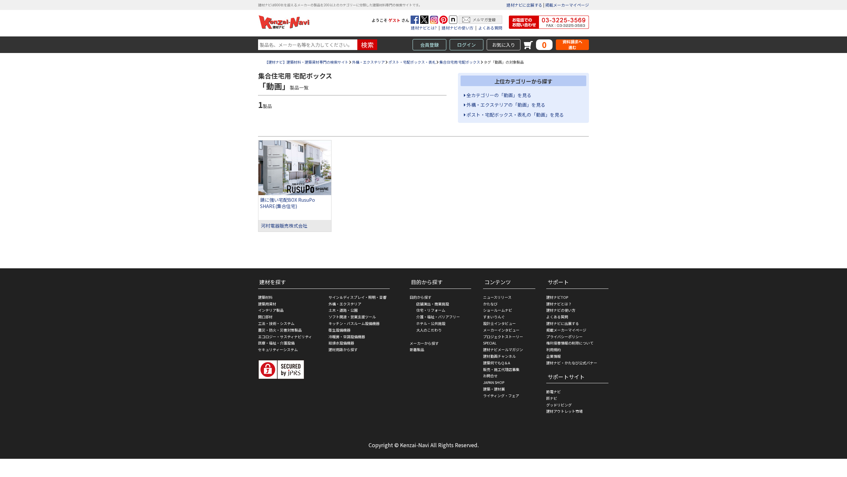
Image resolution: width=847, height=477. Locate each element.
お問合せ (490, 375)
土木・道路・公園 (343, 310)
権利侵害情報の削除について (570, 342)
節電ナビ (553, 391)
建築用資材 (267, 303)
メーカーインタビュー (501, 330)
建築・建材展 (494, 389)
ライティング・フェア (501, 395)
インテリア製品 (271, 310)
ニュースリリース (497, 297)
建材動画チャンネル (499, 356)
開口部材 (265, 316)
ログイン (466, 44)
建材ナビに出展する (524, 5)
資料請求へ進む (572, 44)
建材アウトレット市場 (564, 411)
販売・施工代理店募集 (501, 369)
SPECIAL (490, 342)
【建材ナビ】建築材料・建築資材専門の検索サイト (306, 62)
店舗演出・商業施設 (432, 303)
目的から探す (420, 297)
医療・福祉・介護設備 (276, 342)
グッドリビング (559, 404)
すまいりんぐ (494, 316)
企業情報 (553, 356)
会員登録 (429, 44)
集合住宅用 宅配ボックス (459, 62)
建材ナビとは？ (559, 303)
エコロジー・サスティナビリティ (285, 336)
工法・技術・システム (276, 323)
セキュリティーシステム (278, 349)
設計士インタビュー (499, 323)
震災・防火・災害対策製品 (280, 330)
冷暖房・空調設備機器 (347, 336)
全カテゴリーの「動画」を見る (498, 95)
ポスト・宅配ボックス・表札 (412, 62)
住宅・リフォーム (430, 310)
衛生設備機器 (339, 330)
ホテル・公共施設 (430, 323)
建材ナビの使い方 (457, 27)
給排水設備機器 (341, 342)
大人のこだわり (429, 330)
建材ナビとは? (424, 27)
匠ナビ (551, 398)
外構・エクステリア (368, 62)
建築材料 (265, 297)
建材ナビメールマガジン (503, 349)
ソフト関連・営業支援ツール (352, 316)
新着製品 (417, 349)
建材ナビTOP (557, 297)
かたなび (490, 303)
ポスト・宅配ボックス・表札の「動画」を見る (515, 114)
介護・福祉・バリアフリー (438, 316)
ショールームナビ (497, 310)
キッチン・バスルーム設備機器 (354, 323)
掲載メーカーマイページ (567, 5)
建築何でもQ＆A (496, 362)
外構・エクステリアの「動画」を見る (505, 104)
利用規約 (553, 349)
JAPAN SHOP (493, 382)
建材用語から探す (343, 349)
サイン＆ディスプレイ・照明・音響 (357, 297)
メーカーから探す (424, 343)
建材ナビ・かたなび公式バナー (571, 362)
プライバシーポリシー (564, 336)
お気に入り (503, 44)
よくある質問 (490, 27)
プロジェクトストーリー (503, 336)
